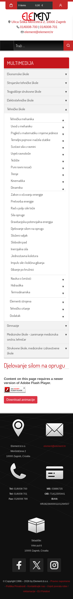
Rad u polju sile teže (23, 208)
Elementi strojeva (20, 301)
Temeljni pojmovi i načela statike (30, 140)
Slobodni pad (19, 242)
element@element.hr (38, 32)
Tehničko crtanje (20, 308)
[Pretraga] (68, 46)
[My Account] (60, 5)
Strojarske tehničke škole (22, 83)
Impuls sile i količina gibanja (27, 263)
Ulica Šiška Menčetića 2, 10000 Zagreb (38, 22)
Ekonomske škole (18, 74)
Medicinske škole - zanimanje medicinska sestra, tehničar (32, 336)
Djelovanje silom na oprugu (27, 228)
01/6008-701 (48, 27)
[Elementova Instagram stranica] (54, 565)
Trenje (14, 174)
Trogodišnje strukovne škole (24, 91)
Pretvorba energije (22, 201)
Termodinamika (20, 292)
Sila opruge (18, 215)
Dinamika (17, 187)
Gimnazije (13, 325)
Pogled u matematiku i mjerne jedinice (34, 133)
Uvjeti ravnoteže (21, 153)
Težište (15, 160)
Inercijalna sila (19, 249)
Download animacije (20, 399)
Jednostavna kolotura (24, 256)
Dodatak (15, 316)
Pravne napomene (60, 581)
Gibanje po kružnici (22, 269)
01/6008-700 (29, 27)
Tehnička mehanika (22, 119)
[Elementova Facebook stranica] (19, 565)
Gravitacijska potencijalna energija (32, 222)
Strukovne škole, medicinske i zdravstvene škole (33, 350)
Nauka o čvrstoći (21, 278)
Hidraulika (17, 285)
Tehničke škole (16, 109)
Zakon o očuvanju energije (27, 194)
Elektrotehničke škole (20, 100)
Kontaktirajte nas (36, 586)
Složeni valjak (19, 235)
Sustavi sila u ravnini (23, 146)
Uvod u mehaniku (21, 126)
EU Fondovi (43, 591)
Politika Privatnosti (16, 586)
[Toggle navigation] (7, 45)
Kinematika (18, 181)
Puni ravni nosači (21, 167)
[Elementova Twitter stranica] (36, 565)
